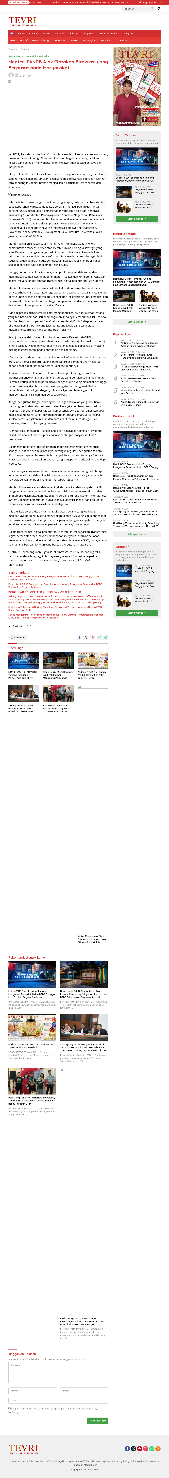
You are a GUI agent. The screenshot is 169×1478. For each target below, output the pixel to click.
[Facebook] (127, 1449)
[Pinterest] (139, 1449)
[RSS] (158, 1449)
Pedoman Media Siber (85, 1464)
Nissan (74, 40)
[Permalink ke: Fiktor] (11, 74)
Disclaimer (151, 1461)
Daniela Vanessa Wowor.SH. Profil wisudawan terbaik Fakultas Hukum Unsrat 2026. (145, 206)
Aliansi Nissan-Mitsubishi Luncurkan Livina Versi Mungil (140, 403)
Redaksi (137, 1461)
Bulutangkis (89, 40)
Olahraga (73, 33)
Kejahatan (60, 40)
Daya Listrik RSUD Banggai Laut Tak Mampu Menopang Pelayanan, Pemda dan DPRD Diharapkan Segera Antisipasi (55, 586)
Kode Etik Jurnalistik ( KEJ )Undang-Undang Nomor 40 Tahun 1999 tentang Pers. (67, 1461)
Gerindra (123, 40)
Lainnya (126, 33)
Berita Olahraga (41, 40)
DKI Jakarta (106, 40)
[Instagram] (145, 1449)
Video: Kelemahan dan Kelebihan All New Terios (140, 392)
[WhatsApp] (151, 1449)
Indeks (15, 1461)
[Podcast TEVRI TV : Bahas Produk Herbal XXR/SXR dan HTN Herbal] (93, 660)
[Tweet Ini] (86, 637)
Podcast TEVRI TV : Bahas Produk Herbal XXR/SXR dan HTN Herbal (46, 2)
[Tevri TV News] (22, 20)
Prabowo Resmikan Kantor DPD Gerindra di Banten (138, 380)
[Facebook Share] (79, 637)
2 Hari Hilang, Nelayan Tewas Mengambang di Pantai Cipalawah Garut (139, 356)
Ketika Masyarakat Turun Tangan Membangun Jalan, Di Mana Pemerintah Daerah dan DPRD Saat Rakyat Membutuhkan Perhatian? (55, 616)
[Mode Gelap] (159, 9)
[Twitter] (133, 1449)
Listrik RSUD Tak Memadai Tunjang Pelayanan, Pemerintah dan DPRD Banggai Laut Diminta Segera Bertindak (54, 578)
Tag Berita (89, 33)
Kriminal (33, 33)
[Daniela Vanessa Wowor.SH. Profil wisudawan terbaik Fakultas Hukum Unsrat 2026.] (124, 207)
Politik (46, 33)
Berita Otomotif (108, 33)
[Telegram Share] (99, 637)
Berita (21, 33)
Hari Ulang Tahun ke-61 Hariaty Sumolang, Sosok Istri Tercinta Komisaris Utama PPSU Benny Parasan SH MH (55, 609)
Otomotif (59, 33)
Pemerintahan (42, 56)
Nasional (29, 56)
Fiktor (17, 74)
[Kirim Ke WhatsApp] (105, 637)
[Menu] (10, 9)
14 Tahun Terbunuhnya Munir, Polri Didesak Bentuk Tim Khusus (139, 368)
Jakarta (20, 56)
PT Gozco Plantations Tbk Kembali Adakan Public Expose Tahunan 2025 (139, 344)
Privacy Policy (121, 1461)
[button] (152, 8)
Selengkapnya (136, 218)
